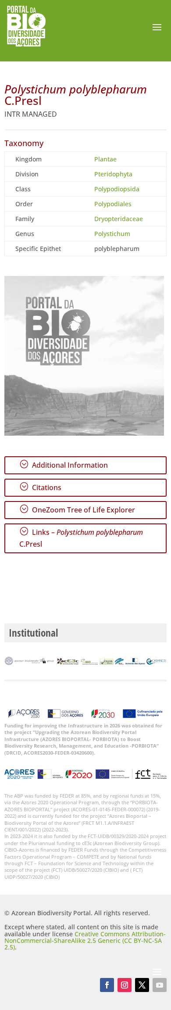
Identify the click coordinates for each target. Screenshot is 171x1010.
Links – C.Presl (81, 537)
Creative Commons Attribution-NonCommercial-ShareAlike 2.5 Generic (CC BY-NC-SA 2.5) (85, 941)
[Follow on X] (142, 985)
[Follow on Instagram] (125, 985)
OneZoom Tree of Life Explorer (77, 509)
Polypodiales (113, 204)
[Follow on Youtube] (160, 985)
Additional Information (63, 464)
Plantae (105, 159)
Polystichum (112, 233)
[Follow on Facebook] (107, 985)
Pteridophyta (113, 174)
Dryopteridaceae (118, 219)
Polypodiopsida (116, 189)
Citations (40, 487)
